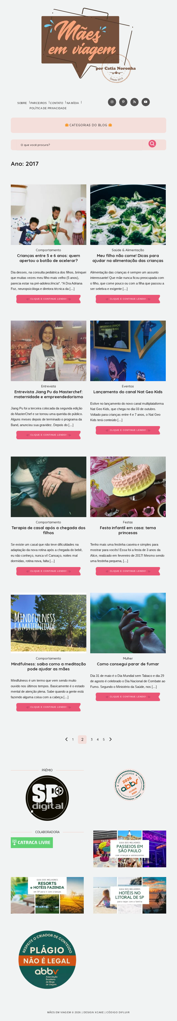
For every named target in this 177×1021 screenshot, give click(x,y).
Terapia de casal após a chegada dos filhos (48, 530)
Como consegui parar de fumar (128, 663)
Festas (128, 522)
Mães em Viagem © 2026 (64, 1012)
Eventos (128, 386)
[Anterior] (66, 739)
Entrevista (48, 386)
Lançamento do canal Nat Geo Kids (128, 391)
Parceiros (38, 103)
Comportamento (48, 250)
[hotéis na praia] (129, 895)
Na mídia (73, 103)
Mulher (128, 658)
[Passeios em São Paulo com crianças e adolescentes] (129, 849)
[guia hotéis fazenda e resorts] (47, 895)
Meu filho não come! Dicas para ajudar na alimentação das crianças (127, 258)
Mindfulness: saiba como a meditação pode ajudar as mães (48, 666)
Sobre (22, 103)
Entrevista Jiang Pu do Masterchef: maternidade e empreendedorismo (48, 394)
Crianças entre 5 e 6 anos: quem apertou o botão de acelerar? (48, 258)
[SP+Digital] (47, 798)
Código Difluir (118, 1012)
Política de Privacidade (48, 108)
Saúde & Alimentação (128, 250)
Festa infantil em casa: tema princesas (128, 530)
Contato (56, 103)
